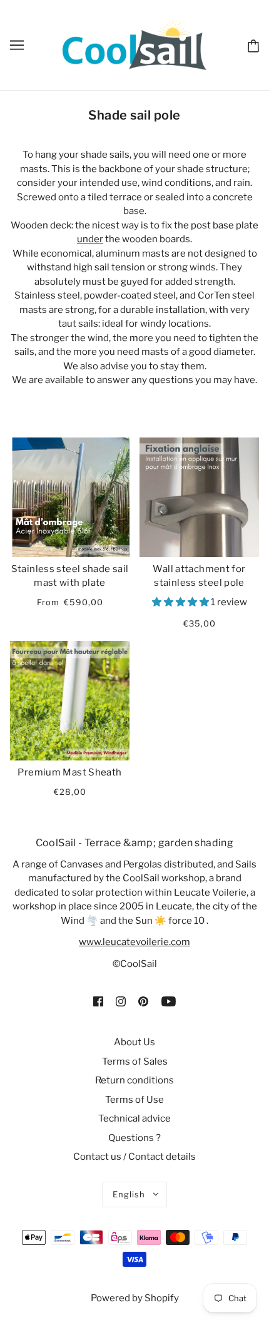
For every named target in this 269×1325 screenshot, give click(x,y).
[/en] (134, 44)
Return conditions (134, 1080)
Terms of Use (134, 1099)
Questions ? (134, 1137)
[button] (181, 602)
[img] (98, 1001)
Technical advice (134, 1118)
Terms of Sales (135, 1061)
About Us (134, 1042)
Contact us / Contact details (134, 1156)
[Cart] (251, 44)
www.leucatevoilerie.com (134, 942)
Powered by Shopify (135, 1298)
